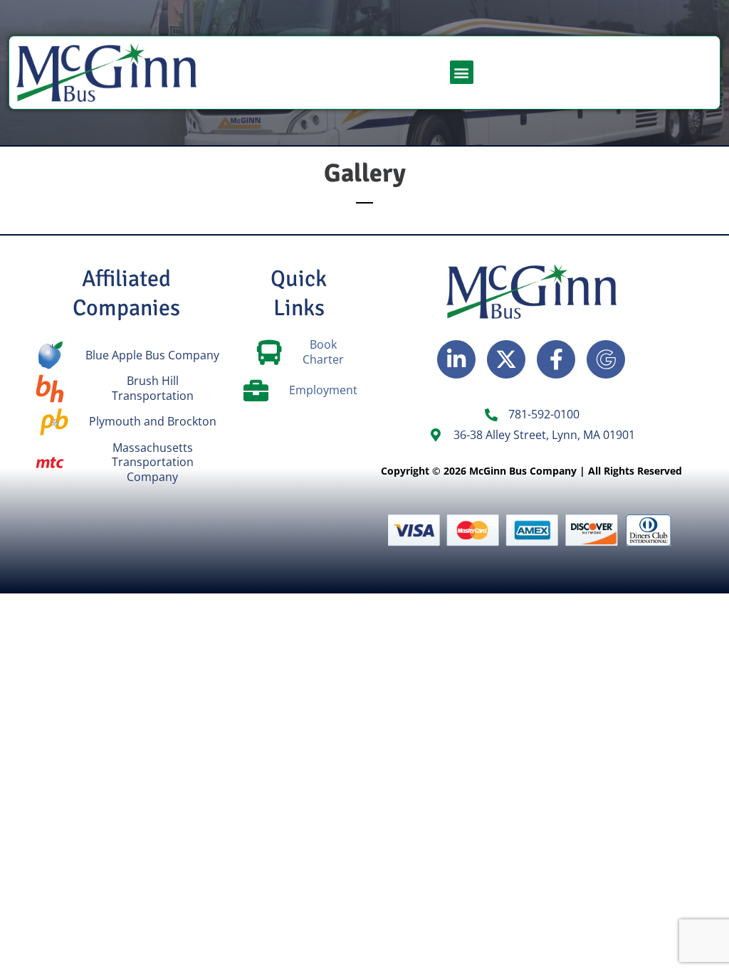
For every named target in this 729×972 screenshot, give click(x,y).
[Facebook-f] (556, 359)
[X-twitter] (506, 359)
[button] (461, 72)
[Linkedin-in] (456, 359)
